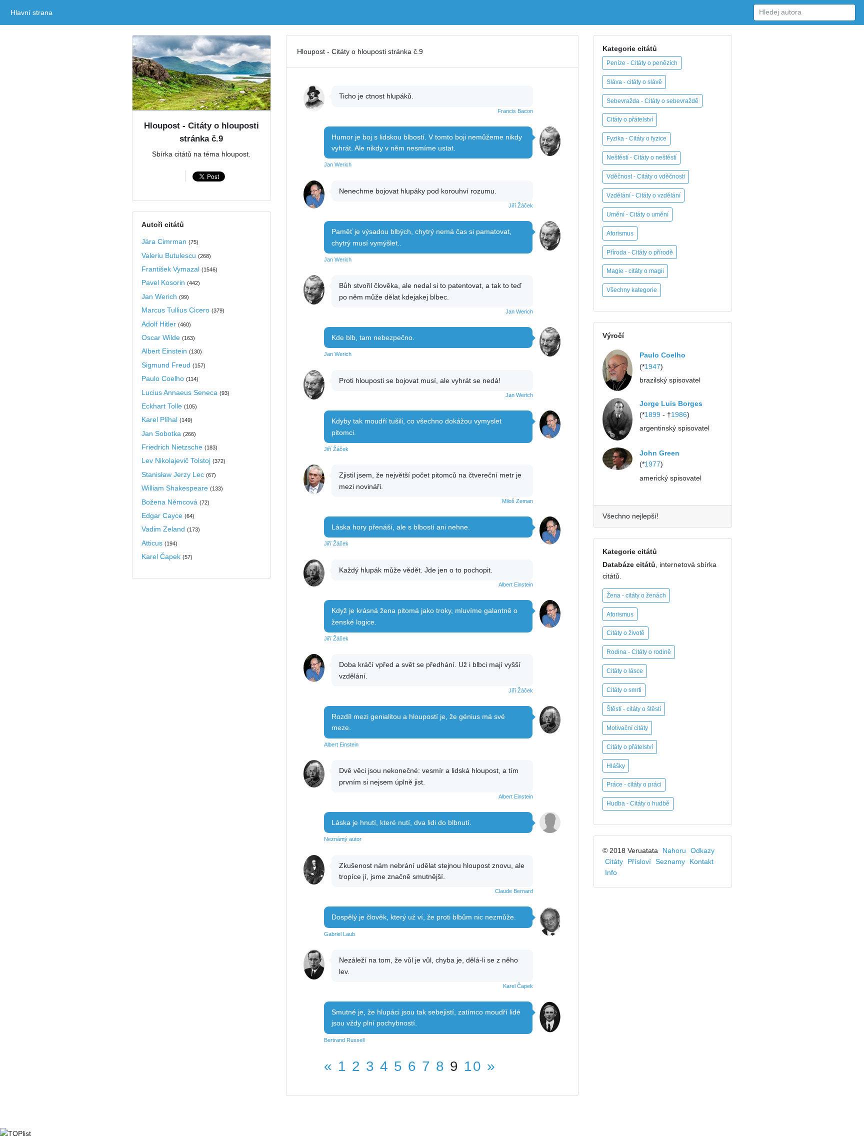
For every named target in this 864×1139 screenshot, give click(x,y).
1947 (652, 366)
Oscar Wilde (161, 338)
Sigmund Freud (166, 365)
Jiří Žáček (520, 205)
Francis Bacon (515, 111)
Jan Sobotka (161, 434)
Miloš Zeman (517, 501)
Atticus (152, 543)
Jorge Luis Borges (671, 404)
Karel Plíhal (160, 420)
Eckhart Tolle (162, 406)
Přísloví (639, 862)
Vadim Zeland (163, 529)
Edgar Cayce (162, 516)
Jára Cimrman (164, 242)
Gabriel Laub (339, 934)
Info (611, 872)
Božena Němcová (170, 502)
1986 (679, 414)
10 (473, 1066)
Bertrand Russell (344, 1040)
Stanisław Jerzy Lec (173, 474)
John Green (660, 453)
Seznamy (670, 862)
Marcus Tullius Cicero (176, 310)
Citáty (614, 862)
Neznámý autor (343, 839)
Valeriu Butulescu (169, 256)
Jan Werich (159, 296)
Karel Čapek (161, 556)
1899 (652, 414)
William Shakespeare (175, 488)
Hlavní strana (33, 12)
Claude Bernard (514, 891)
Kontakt (702, 862)
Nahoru (674, 850)
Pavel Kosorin (163, 282)
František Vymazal (171, 269)
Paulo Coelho (163, 378)
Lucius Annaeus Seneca (180, 392)
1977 (652, 464)
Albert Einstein (164, 351)
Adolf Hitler (159, 324)
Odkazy (702, 850)
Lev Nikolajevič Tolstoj (176, 460)
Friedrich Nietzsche (172, 447)
